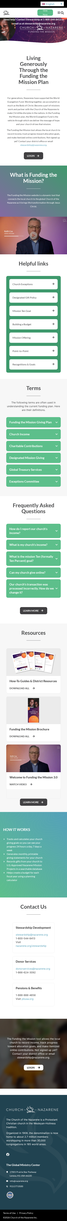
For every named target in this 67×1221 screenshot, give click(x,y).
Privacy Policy (26, 1213)
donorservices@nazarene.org (33, 968)
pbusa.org (28, 998)
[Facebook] (7, 1154)
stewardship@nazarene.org (33, 145)
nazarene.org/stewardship (31, 945)
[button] (59, 12)
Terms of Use (9, 1213)
